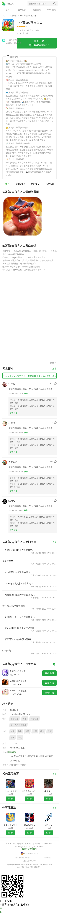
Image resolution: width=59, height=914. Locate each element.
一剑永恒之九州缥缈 (48, 825)
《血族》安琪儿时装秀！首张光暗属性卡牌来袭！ (18, 549)
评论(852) (20, 183)
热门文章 (35, 183)
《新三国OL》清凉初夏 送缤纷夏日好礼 (18, 639)
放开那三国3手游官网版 (13, 605)
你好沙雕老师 (10, 791)
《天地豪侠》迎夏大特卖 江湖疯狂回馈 (18, 594)
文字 (35, 731)
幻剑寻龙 (6, 650)
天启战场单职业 (10, 825)
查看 (10, 798)
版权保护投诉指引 (29, 849)
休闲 (13, 731)
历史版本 (50, 183)
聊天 (13, 737)
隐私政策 (12, 751)
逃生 (24, 718)
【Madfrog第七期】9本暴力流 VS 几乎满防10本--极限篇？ (18, 583)
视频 (50, 731)
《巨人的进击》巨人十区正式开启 (18, 628)
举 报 (1, 910)
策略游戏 (14, 718)
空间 (20, 737)
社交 (42, 731)
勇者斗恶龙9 (29, 825)
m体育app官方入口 (7, 3)
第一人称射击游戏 (18, 724)
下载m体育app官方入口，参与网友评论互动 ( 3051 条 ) (29, 375)
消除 (27, 731)
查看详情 (49, 673)
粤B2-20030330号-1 (30, 853)
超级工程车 (7, 561)
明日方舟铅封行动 (29, 791)
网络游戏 (34, 718)
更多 (54, 368)
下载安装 (35, 30)
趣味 (20, 731)
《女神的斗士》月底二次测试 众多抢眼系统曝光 (18, 616)
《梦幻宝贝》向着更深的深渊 (16, 572)
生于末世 (48, 791)
